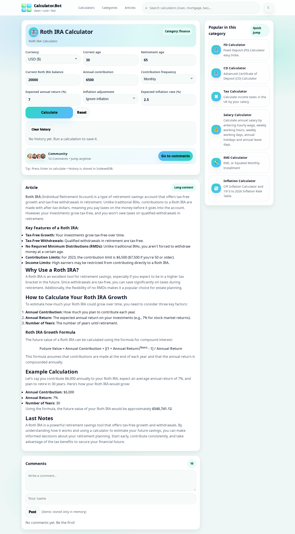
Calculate (49, 112)
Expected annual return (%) (45, 92)
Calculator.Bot (48, 5)
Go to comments (175, 156)
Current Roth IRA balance (44, 72)
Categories (109, 8)
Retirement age (152, 52)
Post (32, 511)
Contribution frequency (158, 72)
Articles (130, 8)
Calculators (86, 8)
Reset (82, 112)
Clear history (41, 129)
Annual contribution (98, 72)
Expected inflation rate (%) (161, 92)
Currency (32, 52)
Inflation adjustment (98, 92)
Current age (92, 52)
